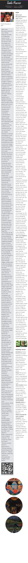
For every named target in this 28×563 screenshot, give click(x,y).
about (15, 6)
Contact (9, 7)
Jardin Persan (18, 7)
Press (21, 6)
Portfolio (8, 6)
